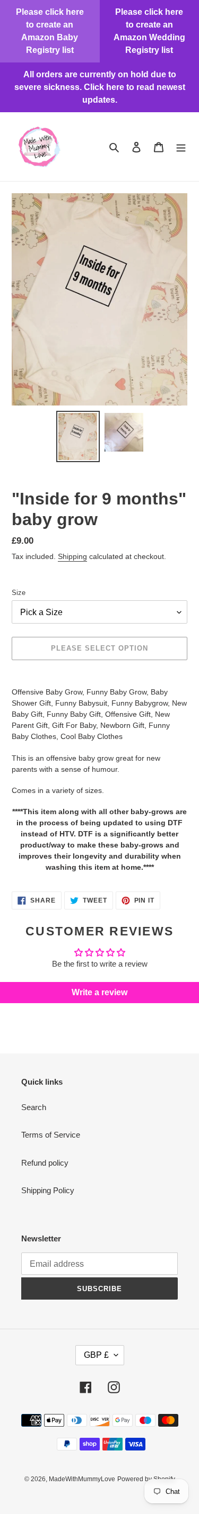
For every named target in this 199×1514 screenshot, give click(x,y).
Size (18, 593)
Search (33, 1107)
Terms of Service (50, 1134)
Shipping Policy (47, 1190)
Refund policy (44, 1162)
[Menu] (181, 147)
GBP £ (96, 1354)
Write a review (99, 992)
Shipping (72, 556)
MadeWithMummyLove (82, 1479)
